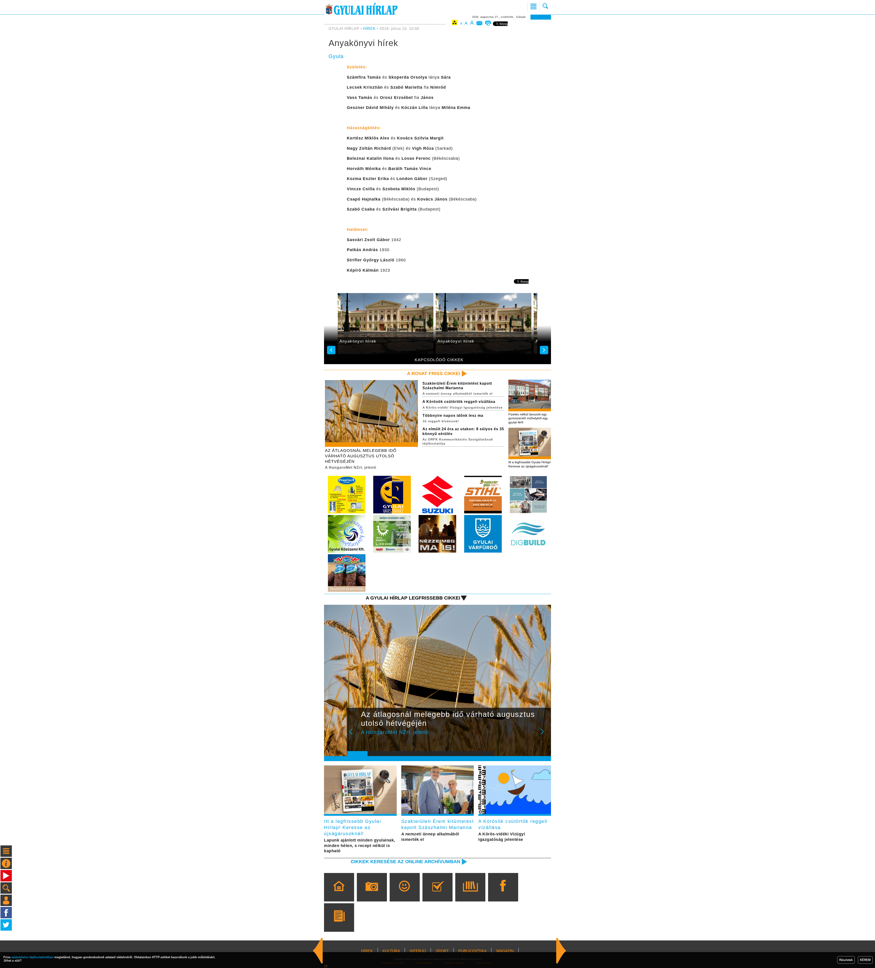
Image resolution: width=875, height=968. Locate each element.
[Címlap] (338, 893)
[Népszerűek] (404, 893)
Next (544, 734)
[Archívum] (470, 893)
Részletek (846, 960)
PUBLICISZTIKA (472, 951)
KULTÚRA (391, 951)
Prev (354, 734)
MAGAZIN (505, 951)
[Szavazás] (437, 893)
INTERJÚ (418, 951)
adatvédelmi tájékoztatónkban (32, 957)
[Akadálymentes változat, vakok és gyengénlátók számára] (454, 23)
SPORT (442, 951)
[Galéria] (371, 893)
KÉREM (865, 960)
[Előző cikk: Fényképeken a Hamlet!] (561, 950)
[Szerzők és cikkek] (338, 924)
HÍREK (369, 29)
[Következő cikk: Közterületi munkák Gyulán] (317, 950)
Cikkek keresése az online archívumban (405, 861)
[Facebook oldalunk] (503, 893)
